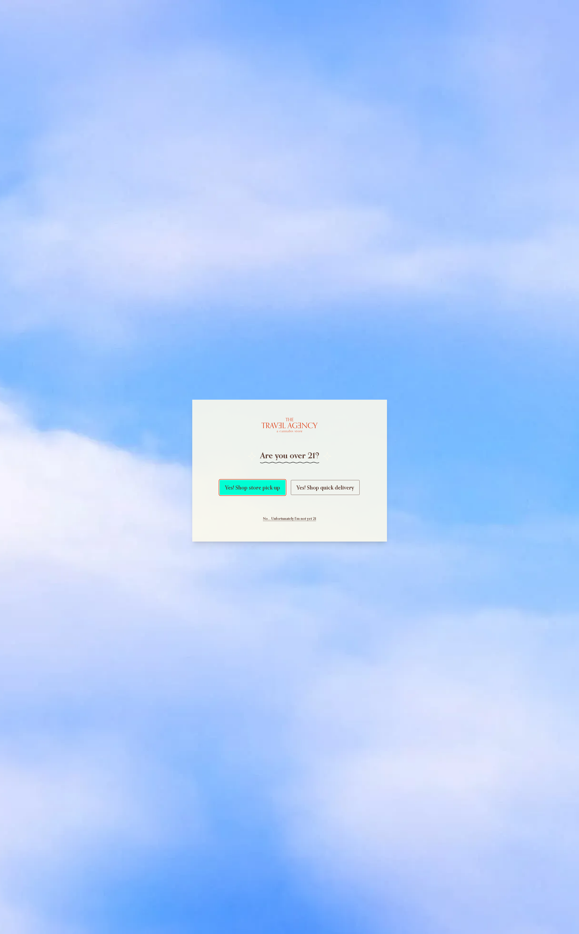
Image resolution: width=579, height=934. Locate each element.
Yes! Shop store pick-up (252, 487)
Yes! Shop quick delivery (325, 487)
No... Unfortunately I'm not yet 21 (289, 518)
